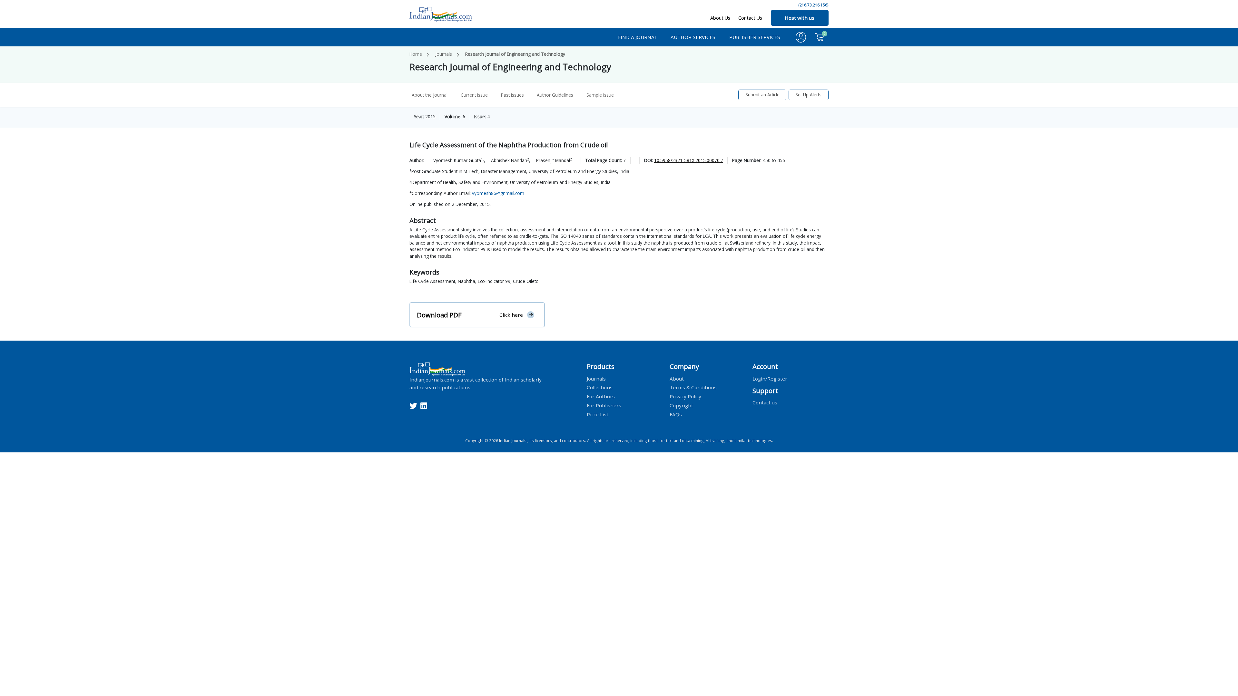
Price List (597, 414)
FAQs (676, 414)
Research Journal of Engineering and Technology (515, 54)
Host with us (799, 18)
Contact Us (750, 18)
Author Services (693, 37)
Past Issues (512, 95)
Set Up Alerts (808, 95)
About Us (720, 18)
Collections (600, 387)
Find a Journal (637, 37)
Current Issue (474, 95)
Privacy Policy (685, 396)
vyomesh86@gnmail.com (498, 193)
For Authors (601, 396)
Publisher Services (754, 37)
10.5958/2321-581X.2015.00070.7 (688, 160)
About (677, 378)
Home (415, 54)
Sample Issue (600, 95)
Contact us (764, 402)
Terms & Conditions (693, 387)
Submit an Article (762, 95)
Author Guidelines (555, 95)
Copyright (681, 405)
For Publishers (604, 405)
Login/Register (769, 378)
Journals (443, 54)
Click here (511, 315)
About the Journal (429, 95)
